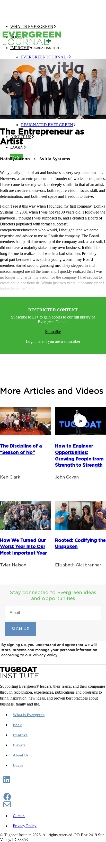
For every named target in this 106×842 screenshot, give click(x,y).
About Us (21, 755)
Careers (19, 816)
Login (16, 147)
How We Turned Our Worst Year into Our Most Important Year (23, 547)
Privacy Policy (25, 826)
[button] (6, 781)
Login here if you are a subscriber (53, 341)
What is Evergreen (31, 26)
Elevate (19, 745)
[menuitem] (63, 57)
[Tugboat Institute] (51, 10)
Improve (20, 735)
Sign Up (20, 629)
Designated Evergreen (47, 125)
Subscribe (53, 331)
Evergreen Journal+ (44, 57)
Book (17, 725)
